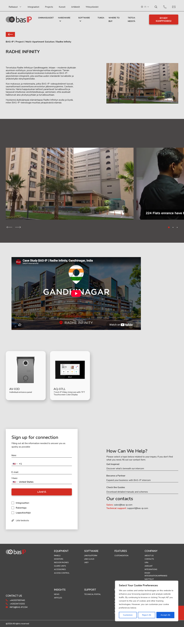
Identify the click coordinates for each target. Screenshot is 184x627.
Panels (57, 555)
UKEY (86, 562)
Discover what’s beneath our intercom (125, 468)
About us (149, 555)
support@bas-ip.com (137, 508)
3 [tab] (177, 227)
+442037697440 (17, 600)
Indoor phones (61, 562)
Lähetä (41, 492)
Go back (10, 34)
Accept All (165, 615)
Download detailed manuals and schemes (127, 491)
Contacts (149, 559)
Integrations (151, 569)
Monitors (58, 559)
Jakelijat (149, 566)
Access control (61, 573)
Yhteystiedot (92, 6)
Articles (58, 598)
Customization (121, 555)
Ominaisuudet (46, 17)
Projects (49, 6)
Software (84, 17)
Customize (128, 615)
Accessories (60, 569)
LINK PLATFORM (90, 555)
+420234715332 (17, 603)
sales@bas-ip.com (123, 504)
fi (145, 7)
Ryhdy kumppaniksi (163, 20)
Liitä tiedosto (22, 520)
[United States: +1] (15, 464)
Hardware (64, 17)
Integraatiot (33, 6)
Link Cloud (89, 559)
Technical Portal (92, 594)
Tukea (101, 17)
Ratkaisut (13, 6)
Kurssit (62, 6)
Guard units (60, 566)
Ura (146, 562)
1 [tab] (169, 227)
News (56, 594)
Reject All (146, 615)
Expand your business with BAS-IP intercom (128, 480)
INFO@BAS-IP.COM (18, 607)
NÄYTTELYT (149, 579)
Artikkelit (75, 6)
